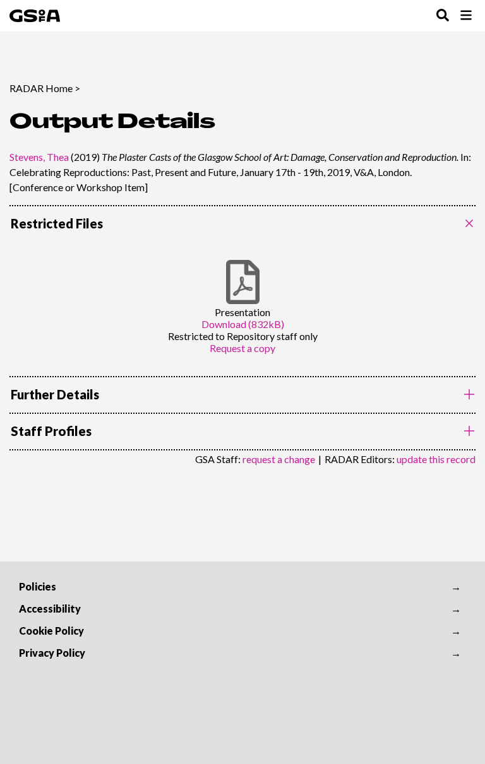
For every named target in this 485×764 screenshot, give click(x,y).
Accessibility (50, 608)
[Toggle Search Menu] (442, 16)
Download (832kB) (242, 324)
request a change (278, 459)
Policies (37, 586)
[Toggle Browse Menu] (466, 16)
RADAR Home (41, 88)
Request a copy (242, 348)
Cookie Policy (51, 631)
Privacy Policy (52, 653)
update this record (436, 459)
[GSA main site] (34, 15)
